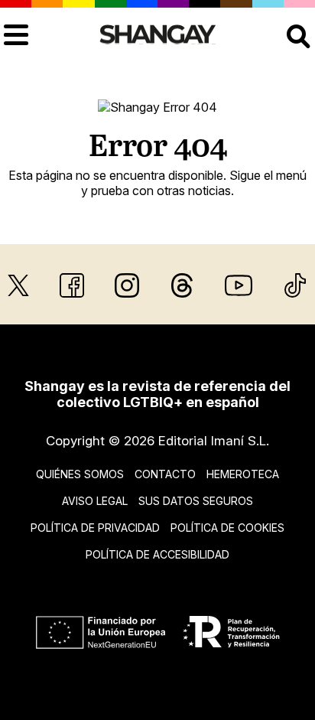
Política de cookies (227, 527)
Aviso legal (95, 500)
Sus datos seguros (195, 500)
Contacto (165, 474)
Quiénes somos (80, 474)
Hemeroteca (242, 474)
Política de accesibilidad (157, 554)
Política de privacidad (95, 527)
